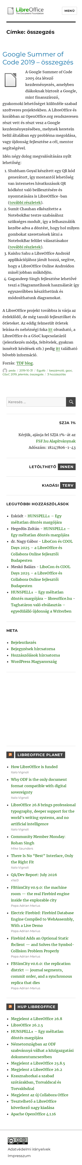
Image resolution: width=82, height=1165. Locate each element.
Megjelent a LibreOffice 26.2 (36, 1069)
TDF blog (24, 363)
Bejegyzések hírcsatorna (33, 649)
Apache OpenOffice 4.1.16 (33, 1114)
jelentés (23, 374)
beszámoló (56, 370)
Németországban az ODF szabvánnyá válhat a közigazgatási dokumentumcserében (42, 1050)
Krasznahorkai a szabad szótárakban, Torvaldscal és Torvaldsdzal (36, 1082)
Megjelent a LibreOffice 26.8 (36, 1018)
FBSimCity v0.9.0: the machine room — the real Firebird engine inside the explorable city (40, 893)
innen (67, 467)
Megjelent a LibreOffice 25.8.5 (38, 1063)
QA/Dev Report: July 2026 (34, 874)
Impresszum (19, 1155)
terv (67, 485)
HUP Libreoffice (36, 1007)
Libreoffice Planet (40, 755)
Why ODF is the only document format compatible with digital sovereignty (39, 785)
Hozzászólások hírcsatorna (35, 655)
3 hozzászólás (56, 374)
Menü (69, 10)
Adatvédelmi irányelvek (29, 1149)
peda (12, 370)
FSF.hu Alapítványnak (56, 441)
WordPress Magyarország (34, 661)
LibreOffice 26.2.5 (27, 1025)
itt (50, 329)
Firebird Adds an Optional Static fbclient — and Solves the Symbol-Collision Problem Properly (42, 944)
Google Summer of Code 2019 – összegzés (38, 58)
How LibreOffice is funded (34, 766)
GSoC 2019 (10, 374)
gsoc (69, 370)
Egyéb (41, 370)
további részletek (25, 202)
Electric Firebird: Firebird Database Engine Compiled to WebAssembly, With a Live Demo (42, 919)
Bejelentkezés (23, 642)
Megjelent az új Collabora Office (39, 1095)
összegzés (37, 374)
